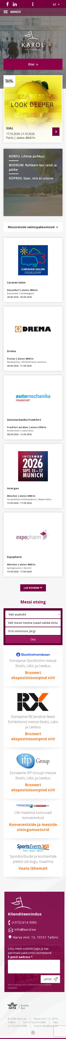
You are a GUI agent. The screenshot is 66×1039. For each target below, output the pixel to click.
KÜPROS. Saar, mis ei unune (31, 178)
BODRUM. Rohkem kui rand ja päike (33, 167)
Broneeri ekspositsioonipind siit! (33, 675)
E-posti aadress (20, 957)
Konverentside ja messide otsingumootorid (33, 827)
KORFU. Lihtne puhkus (27, 156)
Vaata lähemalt (33, 868)
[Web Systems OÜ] (33, 1032)
